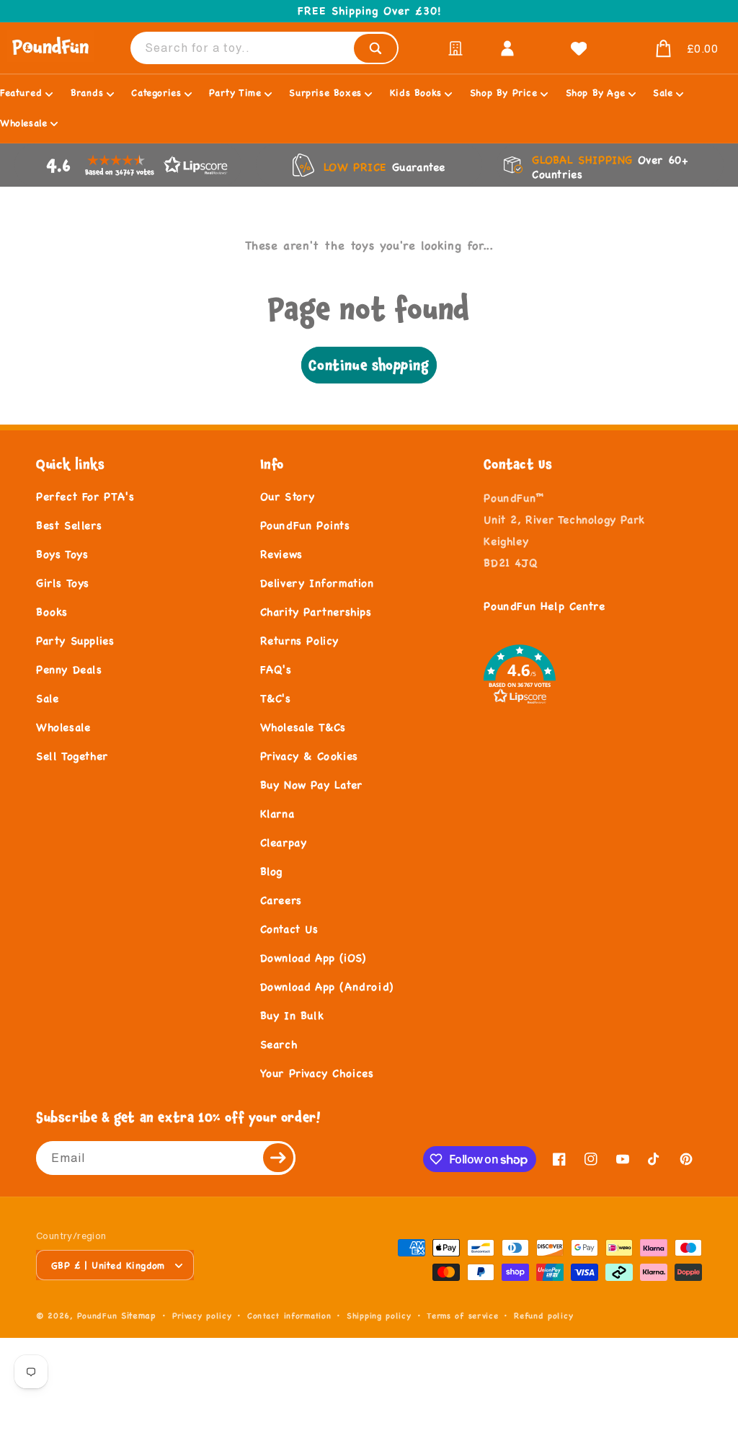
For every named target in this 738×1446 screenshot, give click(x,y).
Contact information (289, 1315)
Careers (281, 900)
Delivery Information (317, 583)
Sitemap (138, 1315)
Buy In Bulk (292, 1015)
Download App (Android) (327, 986)
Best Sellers (69, 525)
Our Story (287, 496)
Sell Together (72, 756)
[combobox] (264, 48)
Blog (271, 871)
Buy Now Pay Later (311, 784)
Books (52, 611)
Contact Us (289, 929)
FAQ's (276, 669)
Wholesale (63, 727)
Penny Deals (69, 669)
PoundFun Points (305, 525)
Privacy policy (202, 1315)
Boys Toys (62, 554)
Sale (47, 698)
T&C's (275, 698)
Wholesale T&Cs (303, 727)
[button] (669, 49)
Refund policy (543, 1315)
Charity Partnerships (316, 611)
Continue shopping (368, 365)
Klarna (277, 813)
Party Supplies (75, 640)
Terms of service (462, 1315)
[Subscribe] (279, 1158)
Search (279, 1044)
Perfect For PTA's (85, 496)
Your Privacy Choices (317, 1073)
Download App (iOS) (313, 957)
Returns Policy (299, 640)
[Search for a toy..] (375, 48)
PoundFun (97, 1315)
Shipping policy (379, 1315)
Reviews (281, 554)
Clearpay (283, 842)
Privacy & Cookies (309, 756)
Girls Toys (62, 583)
